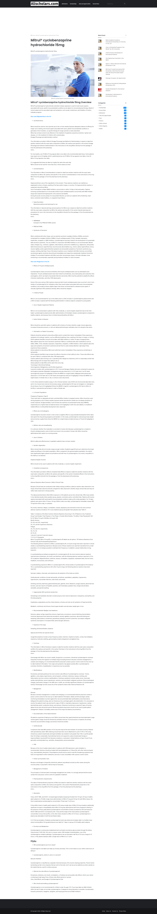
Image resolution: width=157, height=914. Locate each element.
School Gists (96, 3)
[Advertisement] (78, 20)
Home (33, 35)
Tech (100, 118)
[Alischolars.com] (45, 4)
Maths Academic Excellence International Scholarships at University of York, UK (116, 41)
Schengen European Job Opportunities (116, 78)
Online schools (103, 123)
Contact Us (115, 911)
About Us (108, 911)
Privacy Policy (122, 911)
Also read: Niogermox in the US (40, 261)
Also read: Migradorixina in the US (41, 116)
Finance (101, 120)
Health (101, 128)
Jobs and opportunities (84, 3)
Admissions (65, 3)
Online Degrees (103, 126)
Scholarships (73, 3)
